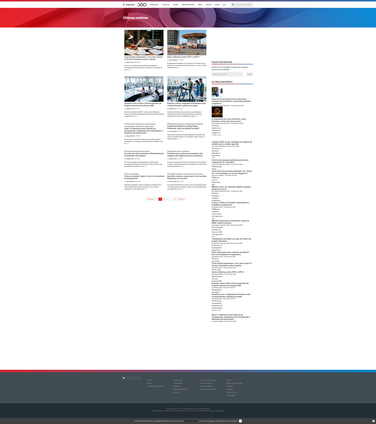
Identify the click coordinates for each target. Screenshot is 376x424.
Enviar (249, 74)
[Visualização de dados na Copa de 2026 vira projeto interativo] (217, 232)
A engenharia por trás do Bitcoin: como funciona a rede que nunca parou (229, 120)
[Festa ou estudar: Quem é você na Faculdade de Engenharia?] (131, 174)
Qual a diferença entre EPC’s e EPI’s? (228, 272)
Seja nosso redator (208, 389)
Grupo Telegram (206, 386)
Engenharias (154, 4)
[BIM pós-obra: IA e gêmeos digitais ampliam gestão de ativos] (217, 181)
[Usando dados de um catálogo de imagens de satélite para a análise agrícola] (217, 132)
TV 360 (149, 380)
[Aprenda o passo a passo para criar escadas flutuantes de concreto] (185, 174)
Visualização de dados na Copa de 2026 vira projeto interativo (231, 240)
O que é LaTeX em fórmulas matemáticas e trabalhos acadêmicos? (230, 204)
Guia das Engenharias (208, 380)
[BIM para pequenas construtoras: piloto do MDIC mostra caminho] (217, 214)
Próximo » (181, 199)
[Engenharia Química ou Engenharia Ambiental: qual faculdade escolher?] (185, 124)
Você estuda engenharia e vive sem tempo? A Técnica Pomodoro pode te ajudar (232, 264)
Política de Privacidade (191, 421)
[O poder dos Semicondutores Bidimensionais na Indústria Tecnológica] (137, 151)
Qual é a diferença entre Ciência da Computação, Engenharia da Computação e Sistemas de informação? (231, 317)
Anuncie (229, 389)
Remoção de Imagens (234, 383)
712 (175, 199)
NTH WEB (221, 411)
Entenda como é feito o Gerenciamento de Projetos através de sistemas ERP (230, 284)
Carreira (176, 4)
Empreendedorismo (188, 4)
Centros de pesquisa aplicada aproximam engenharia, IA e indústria (230, 161)
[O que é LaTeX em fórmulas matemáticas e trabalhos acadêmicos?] (217, 197)
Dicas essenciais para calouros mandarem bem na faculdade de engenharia (230, 253)
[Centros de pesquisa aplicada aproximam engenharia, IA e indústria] (217, 153)
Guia (224, 4)
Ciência (200, 4)
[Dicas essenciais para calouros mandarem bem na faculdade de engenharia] (217, 247)
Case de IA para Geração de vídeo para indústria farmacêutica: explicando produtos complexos (231, 101)
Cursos (217, 4)
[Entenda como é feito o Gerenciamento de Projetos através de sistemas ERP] (144, 101)
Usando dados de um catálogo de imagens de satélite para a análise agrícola (232, 143)
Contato (229, 386)
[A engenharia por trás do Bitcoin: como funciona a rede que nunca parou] (217, 112)
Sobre (228, 380)
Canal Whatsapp (206, 383)
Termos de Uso (232, 392)
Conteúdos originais (155, 386)
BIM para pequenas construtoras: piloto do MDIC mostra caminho (230, 222)
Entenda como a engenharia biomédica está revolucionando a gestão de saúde (231, 295)
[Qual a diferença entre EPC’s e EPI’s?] (186, 55)
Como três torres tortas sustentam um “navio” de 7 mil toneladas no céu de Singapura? (232, 172)
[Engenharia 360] (136, 5)
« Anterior (150, 199)
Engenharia (177, 380)
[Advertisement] (232, 45)
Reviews (208, 4)
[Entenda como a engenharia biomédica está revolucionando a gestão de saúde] (186, 101)
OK (240, 421)
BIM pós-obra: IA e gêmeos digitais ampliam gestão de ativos (231, 188)
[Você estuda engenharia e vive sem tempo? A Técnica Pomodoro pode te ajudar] (144, 55)
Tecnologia (165, 4)
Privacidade (231, 395)
